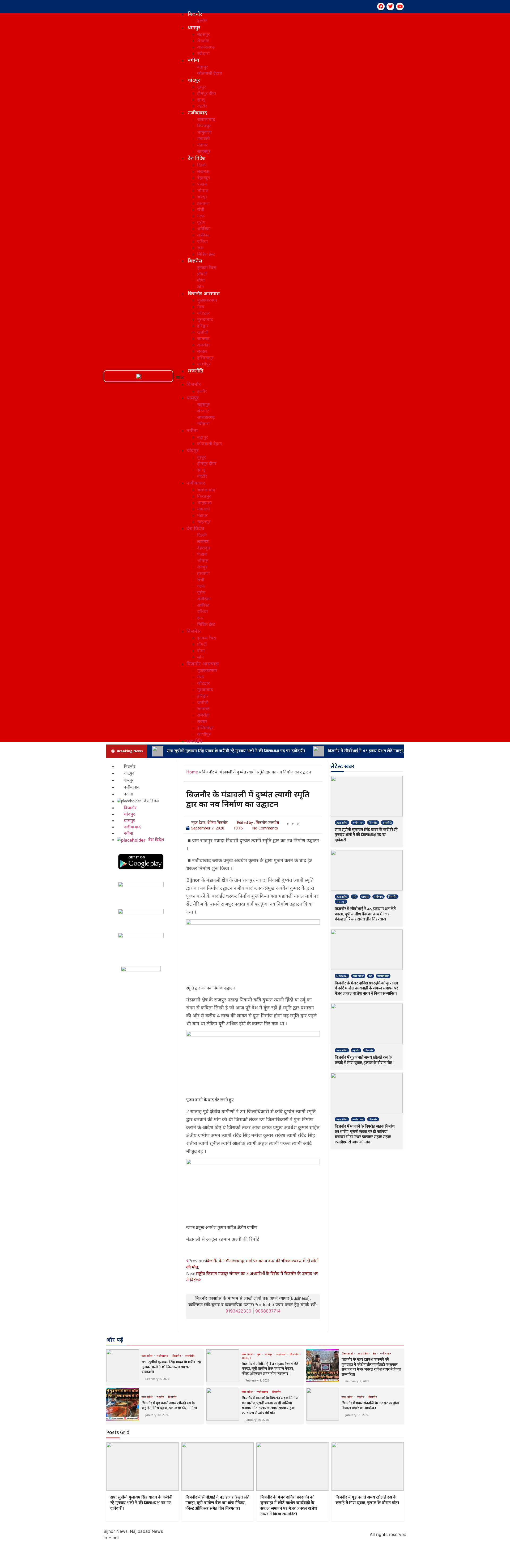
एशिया (202, 241)
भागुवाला (204, 132)
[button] (138, 376)
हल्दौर (202, 21)
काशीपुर (204, 364)
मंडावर (202, 145)
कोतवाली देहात (209, 73)
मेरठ (200, 306)
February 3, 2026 (157, 1378)
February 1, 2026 (257, 1380)
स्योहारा (203, 53)
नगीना (193, 60)
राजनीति (195, 370)
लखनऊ (203, 171)
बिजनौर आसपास (204, 293)
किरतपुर (204, 126)
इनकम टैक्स (206, 267)
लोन (200, 287)
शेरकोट (203, 41)
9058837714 (267, 1311)
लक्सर (202, 351)
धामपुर (194, 27)
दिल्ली (202, 165)
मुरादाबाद (205, 319)
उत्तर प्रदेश (341, 822)
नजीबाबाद (197, 112)
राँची (200, 209)
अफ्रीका (203, 235)
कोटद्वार (203, 313)
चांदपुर (194, 80)
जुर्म (354, 896)
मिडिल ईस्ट (206, 254)
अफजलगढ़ (206, 47)
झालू (201, 99)
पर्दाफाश (378, 896)
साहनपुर (204, 151)
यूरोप (201, 222)
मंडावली (203, 138)
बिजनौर (195, 14)
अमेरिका (204, 228)
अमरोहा (203, 345)
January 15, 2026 (257, 1419)
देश (370, 976)
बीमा (201, 280)
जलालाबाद (206, 119)
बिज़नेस (195, 260)
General (341, 976)
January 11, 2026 (356, 1414)
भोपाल (203, 190)
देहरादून (203, 177)
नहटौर (202, 106)
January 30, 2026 (156, 1414)
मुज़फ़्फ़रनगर (207, 300)
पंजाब (202, 184)
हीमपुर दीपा (206, 93)
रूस (200, 248)
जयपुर (202, 197)
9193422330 (238, 1311)
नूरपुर (201, 87)
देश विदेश (197, 158)
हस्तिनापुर (205, 357)
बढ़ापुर (202, 67)
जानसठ (203, 338)
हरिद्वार (203, 326)
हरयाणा (203, 203)
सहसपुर (203, 34)
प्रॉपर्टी (202, 274)
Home (192, 772)
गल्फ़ (201, 216)
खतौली (203, 332)
